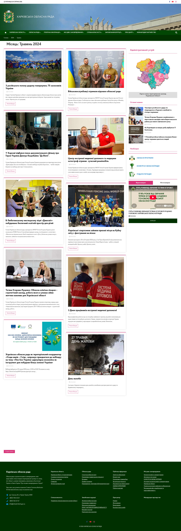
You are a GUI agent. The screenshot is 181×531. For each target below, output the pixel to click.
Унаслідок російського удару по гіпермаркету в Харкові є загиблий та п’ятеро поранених (158, 110)
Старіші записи (9, 451)
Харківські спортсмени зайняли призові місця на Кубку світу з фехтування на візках (94, 231)
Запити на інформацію (119, 475)
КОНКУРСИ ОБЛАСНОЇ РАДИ (148, 166)
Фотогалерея (116, 503)
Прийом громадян (87, 481)
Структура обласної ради (89, 475)
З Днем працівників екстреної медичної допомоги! (92, 310)
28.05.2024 (73, 164)
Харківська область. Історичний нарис (61, 475)
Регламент (84, 479)
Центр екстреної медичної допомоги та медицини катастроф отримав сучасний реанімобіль (92, 159)
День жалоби (74, 379)
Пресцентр (129, 32)
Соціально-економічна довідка (59, 477)
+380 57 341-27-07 (14, 501)
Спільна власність (94, 32)
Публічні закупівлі (118, 488)
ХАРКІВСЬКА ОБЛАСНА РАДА (35, 17)
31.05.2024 (10, 91)
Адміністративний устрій (58, 484)
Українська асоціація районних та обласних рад (157, 486)
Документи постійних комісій (121, 484)
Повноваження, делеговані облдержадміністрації (95, 484)
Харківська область (17, 32)
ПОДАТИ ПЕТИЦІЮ (144, 174)
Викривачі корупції (87, 509)
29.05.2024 (73, 94)
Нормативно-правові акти (89, 503)
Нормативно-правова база (120, 479)
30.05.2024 (10, 299)
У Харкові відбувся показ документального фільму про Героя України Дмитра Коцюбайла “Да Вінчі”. (32, 154)
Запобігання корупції (113, 32)
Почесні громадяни (56, 479)
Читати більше (11, 104)
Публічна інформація (52, 32)
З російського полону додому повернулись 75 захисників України (33, 87)
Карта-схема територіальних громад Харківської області (153, 95)
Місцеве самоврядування (73, 32)
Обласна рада (34, 32)
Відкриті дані (116, 477)
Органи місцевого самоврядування (153, 475)
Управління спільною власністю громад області (64, 501)
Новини (115, 501)
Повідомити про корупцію (89, 512)
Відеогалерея (117, 505)
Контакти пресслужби (119, 507)
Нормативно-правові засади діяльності (93, 477)
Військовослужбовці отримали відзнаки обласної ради (94, 91)
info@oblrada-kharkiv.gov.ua (17, 504)
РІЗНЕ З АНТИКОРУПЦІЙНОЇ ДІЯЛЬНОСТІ (94, 507)
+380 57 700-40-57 (14, 498)
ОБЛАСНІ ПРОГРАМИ (145, 158)
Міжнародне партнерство (146, 32)
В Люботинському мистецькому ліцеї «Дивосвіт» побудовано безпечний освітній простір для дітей (29, 221)
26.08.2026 (148, 142)
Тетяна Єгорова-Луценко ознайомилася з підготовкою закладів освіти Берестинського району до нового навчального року (161, 119)
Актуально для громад (150, 477)
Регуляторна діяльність (119, 481)
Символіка (54, 481)
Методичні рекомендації (89, 505)
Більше (153, 220)
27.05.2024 (73, 313)
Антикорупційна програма (89, 501)
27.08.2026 (148, 115)
